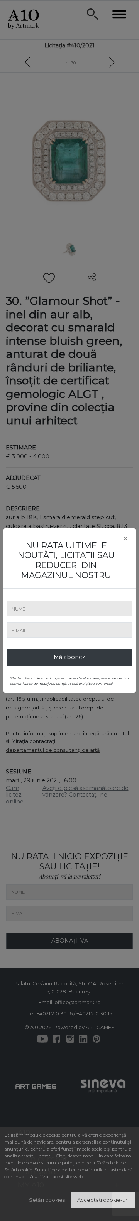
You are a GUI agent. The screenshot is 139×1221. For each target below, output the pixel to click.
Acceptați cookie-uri (103, 1200)
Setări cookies (47, 1200)
